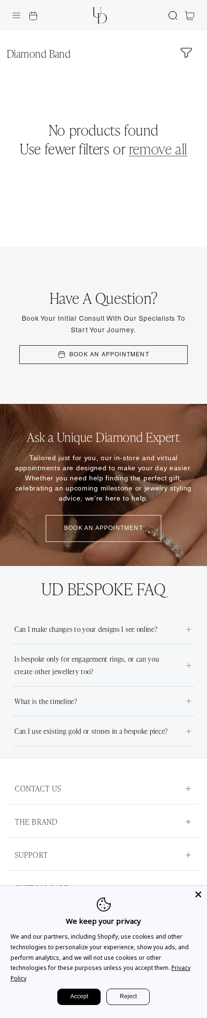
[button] (16, 15)
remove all (158, 148)
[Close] (198, 894)
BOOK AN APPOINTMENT (109, 354)
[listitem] (103, 629)
